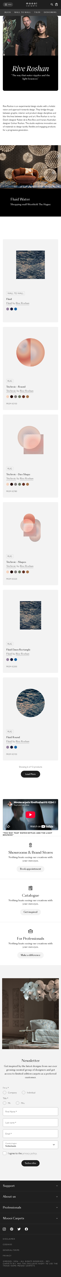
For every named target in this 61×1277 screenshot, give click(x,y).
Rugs (8, 12)
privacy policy (29, 1153)
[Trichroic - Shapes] (30, 527)
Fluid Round (13, 737)
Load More (30, 774)
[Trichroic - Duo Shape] (30, 440)
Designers (50, 12)
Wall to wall (22, 12)
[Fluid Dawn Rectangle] (30, 615)
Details (47, 315)
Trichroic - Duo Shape (18, 474)
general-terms (11, 1250)
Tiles (37, 12)
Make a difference (30, 955)
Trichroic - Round (16, 386)
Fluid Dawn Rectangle (18, 649)
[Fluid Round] (30, 703)
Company (12, 1092)
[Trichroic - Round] (30, 352)
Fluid (9, 299)
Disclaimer (9, 1238)
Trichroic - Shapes (16, 562)
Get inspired (30, 912)
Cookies (7, 1244)
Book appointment (30, 869)
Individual (31, 1092)
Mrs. (23, 1103)
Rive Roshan (22, 303)
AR (32, 403)
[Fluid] (30, 265)
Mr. (9, 1103)
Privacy (7, 1255)
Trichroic (11, 391)
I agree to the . (22, 1153)
